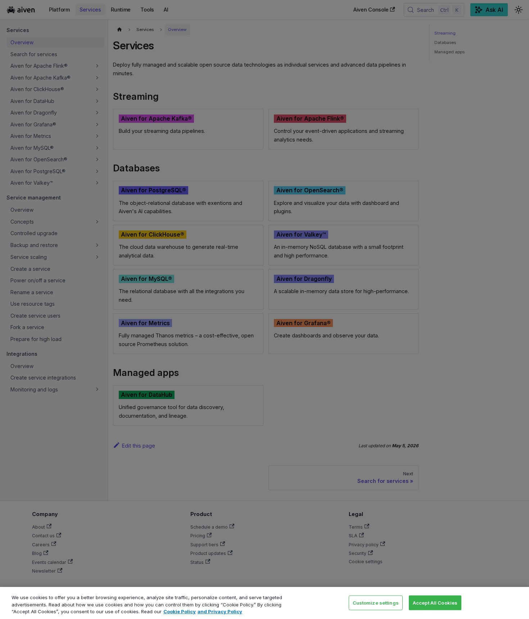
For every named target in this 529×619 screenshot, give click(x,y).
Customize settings (376, 602)
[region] (264, 603)
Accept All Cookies (435, 602)
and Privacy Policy (220, 611)
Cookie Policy (179, 611)
